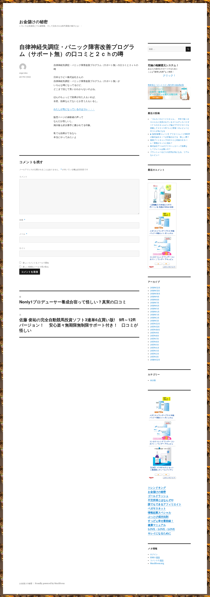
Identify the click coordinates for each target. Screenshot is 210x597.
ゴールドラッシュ (158, 496)
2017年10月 (155, 330)
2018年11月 (155, 290)
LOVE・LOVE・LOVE (161, 529)
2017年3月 (154, 351)
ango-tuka (23, 73)
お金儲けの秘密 (33, 21)
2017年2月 (154, 354)
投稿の (155, 557)
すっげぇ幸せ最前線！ (161, 520)
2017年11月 (155, 327)
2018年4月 (154, 312)
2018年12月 (155, 287)
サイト (22, 248)
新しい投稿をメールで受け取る (36, 266)
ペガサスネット (157, 508)
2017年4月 (154, 348)
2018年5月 (154, 309)
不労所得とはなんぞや (161, 500)
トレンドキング (157, 487)
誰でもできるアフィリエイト (164, 504)
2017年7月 (154, 339)
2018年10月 (155, 293)
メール (23, 234)
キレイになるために (159, 533)
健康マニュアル (157, 525)
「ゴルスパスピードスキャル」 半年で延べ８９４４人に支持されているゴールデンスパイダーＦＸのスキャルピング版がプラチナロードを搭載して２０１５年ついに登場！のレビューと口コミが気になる (169, 125)
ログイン (154, 554)
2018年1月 (154, 321)
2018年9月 (154, 296)
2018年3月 (154, 315)
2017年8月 (154, 336)
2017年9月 (154, 333)
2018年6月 (154, 306)
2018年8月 (154, 299)
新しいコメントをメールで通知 (36, 262)
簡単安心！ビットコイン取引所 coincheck (166, 85)
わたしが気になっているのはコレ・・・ (74, 109)
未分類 (153, 380)
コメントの (156, 560)
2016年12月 (155, 360)
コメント (23, 176)
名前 (22, 219)
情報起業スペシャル (159, 512)
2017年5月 (154, 345)
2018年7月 (154, 303)
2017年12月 (155, 324)
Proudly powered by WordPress (50, 583)
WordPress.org (157, 563)
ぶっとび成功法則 (158, 516)
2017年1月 (154, 357)
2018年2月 (154, 318)
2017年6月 (154, 342)
